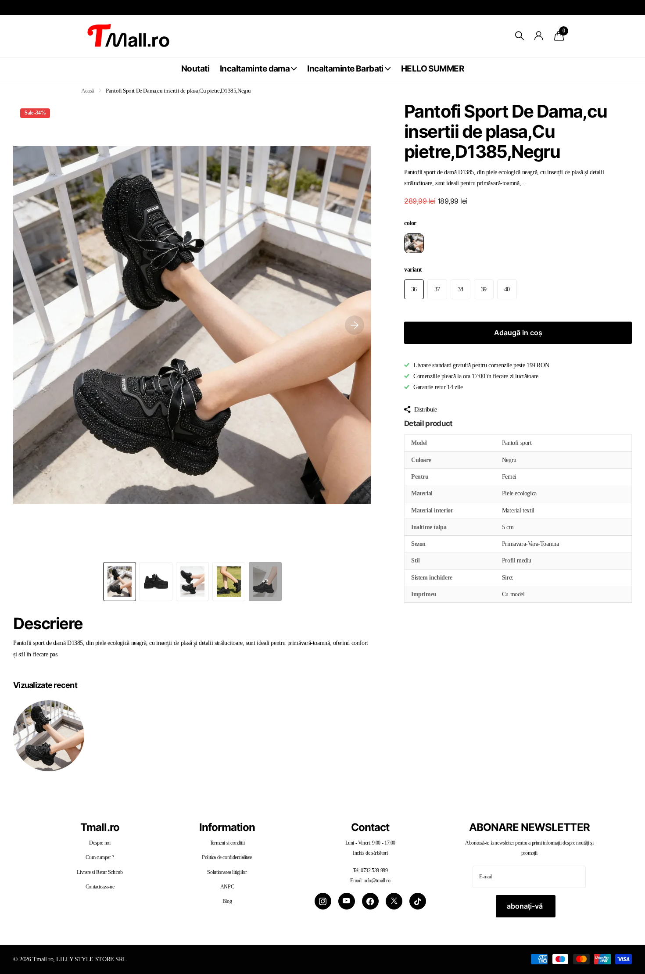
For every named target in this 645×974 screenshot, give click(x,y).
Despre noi (99, 843)
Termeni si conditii (227, 843)
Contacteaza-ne (100, 887)
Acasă (87, 90)
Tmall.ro (99, 827)
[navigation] (119, 581)
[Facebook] (370, 901)
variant (413, 269)
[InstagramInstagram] (323, 901)
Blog (227, 901)
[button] (354, 325)
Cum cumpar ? (100, 857)
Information (227, 827)
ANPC (227, 887)
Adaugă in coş (518, 332)
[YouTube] (346, 901)
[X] (394, 901)
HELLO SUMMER (432, 69)
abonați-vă (526, 906)
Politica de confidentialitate (227, 857)
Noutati (195, 69)
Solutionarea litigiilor (227, 872)
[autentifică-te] (539, 36)
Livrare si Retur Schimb (99, 872)
